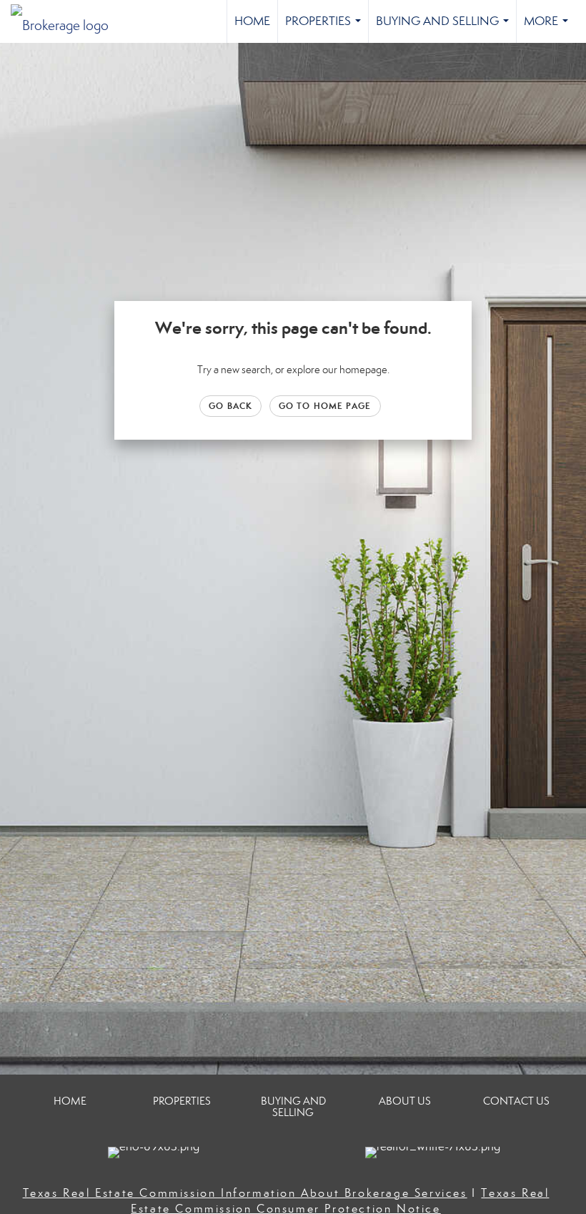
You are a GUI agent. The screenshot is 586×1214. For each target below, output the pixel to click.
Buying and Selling (445, 28)
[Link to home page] (67, 21)
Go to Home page (325, 405)
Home (252, 21)
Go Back (230, 405)
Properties (326, 28)
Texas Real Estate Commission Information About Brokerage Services (245, 1193)
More (549, 28)
